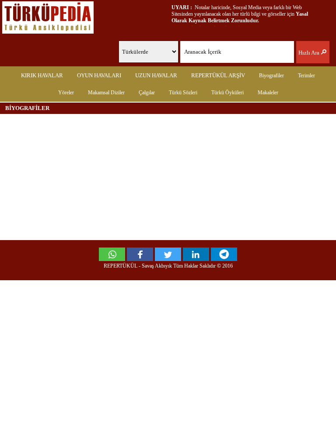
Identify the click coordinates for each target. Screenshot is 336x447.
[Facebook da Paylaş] (140, 258)
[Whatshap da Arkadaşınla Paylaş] (112, 258)
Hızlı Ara (309, 52)
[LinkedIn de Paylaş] (196, 258)
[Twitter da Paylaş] (168, 258)
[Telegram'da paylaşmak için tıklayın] (224, 258)
